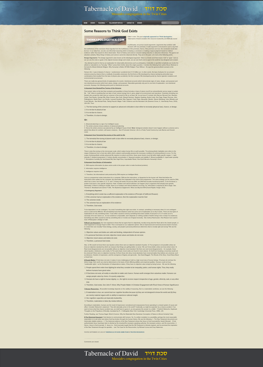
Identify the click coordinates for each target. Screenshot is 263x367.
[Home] (126, 355)
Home (85, 23)
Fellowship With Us (115, 23)
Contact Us (130, 23)
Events (93, 23)
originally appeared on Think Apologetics (157, 36)
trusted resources (137, 332)
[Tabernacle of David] (126, 11)
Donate (139, 23)
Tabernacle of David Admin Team (117, 332)
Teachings (101, 23)
